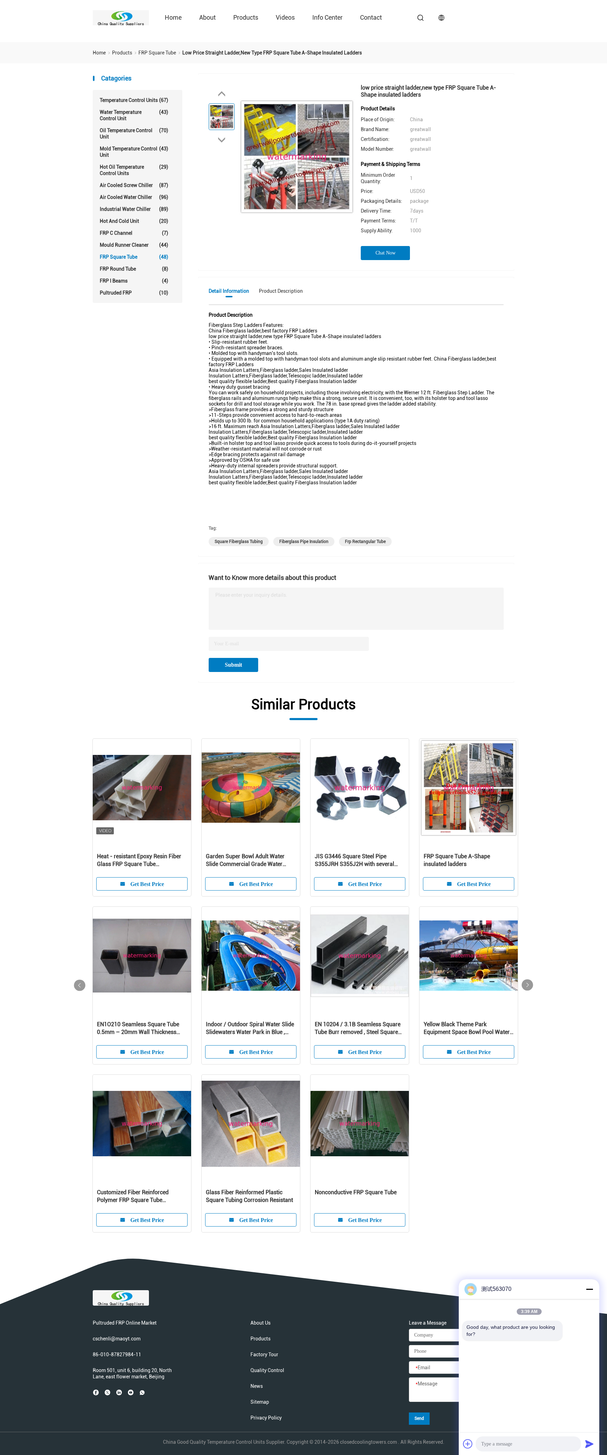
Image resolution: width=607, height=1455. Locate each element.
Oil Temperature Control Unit (134, 134)
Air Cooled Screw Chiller (134, 185)
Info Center (327, 17)
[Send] (589, 1443)
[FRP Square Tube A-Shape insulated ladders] (468, 788)
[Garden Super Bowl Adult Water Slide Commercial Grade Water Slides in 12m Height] (251, 788)
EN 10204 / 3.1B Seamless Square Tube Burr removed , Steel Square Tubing (357, 1028)
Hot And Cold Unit (134, 221)
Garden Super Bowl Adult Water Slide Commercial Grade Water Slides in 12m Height (245, 860)
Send (419, 1418)
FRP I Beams (134, 281)
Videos (285, 17)
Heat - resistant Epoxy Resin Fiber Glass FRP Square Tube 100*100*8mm (139, 860)
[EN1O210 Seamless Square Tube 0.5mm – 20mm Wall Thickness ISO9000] (142, 956)
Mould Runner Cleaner (134, 245)
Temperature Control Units (134, 100)
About (207, 17)
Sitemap (259, 1402)
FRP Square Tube (134, 257)
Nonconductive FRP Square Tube (356, 1192)
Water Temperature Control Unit (134, 115)
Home (173, 17)
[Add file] (468, 1443)
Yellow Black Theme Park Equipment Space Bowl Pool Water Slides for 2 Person (467, 1028)
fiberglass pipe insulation (303, 541)
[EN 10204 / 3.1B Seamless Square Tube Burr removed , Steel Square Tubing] (360, 956)
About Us (260, 1323)
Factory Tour (264, 1354)
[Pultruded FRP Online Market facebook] (96, 1392)
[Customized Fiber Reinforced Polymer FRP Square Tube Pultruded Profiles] (142, 1124)
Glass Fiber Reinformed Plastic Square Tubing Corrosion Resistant (249, 1196)
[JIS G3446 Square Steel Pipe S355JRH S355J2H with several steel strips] (360, 788)
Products (245, 17)
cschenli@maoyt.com (117, 1338)
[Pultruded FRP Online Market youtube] (131, 1392)
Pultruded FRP (134, 293)
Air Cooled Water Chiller (134, 197)
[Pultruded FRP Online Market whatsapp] (142, 1392)
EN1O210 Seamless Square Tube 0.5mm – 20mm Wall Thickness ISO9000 (138, 1028)
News (256, 1386)
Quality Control (267, 1370)
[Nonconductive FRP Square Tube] (360, 1124)
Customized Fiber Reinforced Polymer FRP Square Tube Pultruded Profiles (133, 1196)
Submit (233, 665)
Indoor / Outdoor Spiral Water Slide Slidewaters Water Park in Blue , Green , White (250, 1028)
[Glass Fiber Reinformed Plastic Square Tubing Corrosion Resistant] (251, 1124)
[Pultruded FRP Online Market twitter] (107, 1392)
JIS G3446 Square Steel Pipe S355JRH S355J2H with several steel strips (354, 860)
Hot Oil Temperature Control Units (134, 170)
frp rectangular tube (365, 541)
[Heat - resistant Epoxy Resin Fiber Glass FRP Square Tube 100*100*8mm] (142, 788)
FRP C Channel (134, 233)
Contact (371, 17)
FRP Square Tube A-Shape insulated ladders (457, 860)
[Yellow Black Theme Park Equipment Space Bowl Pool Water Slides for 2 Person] (468, 956)
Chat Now (386, 253)
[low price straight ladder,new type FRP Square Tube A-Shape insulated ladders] (297, 156)
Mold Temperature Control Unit (134, 152)
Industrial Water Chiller (134, 209)
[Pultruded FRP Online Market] (121, 17)
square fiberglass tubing (239, 541)
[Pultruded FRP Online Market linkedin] (119, 1392)
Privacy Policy (266, 1418)
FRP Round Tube (134, 269)
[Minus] (589, 1289)
